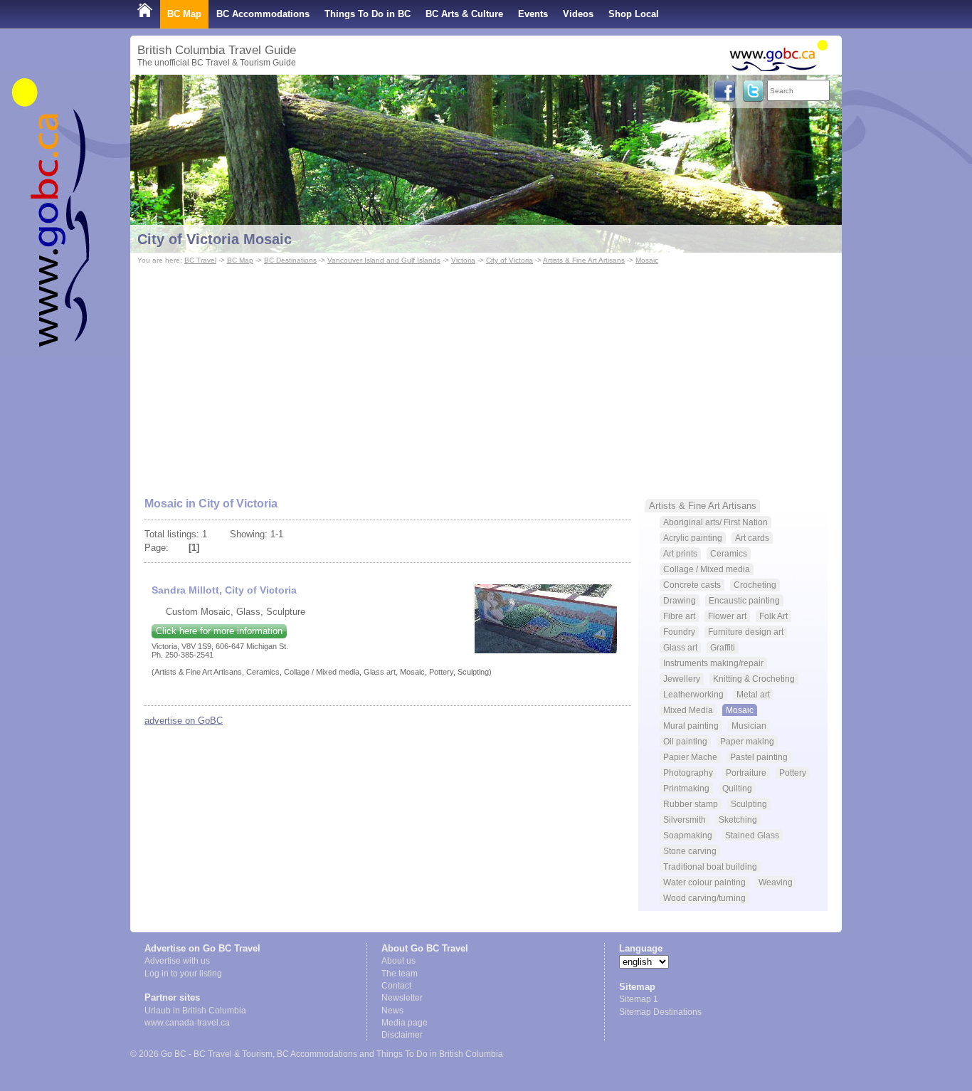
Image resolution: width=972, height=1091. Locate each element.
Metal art (753, 694)
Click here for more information (219, 631)
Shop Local (633, 14)
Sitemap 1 (638, 999)
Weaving (776, 882)
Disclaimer (402, 1035)
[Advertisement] (486, 374)
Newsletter (402, 998)
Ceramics (728, 553)
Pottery (792, 772)
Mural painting (691, 725)
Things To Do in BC (367, 14)
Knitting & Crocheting (754, 678)
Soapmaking (687, 835)
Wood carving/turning (704, 897)
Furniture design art (745, 631)
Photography (688, 772)
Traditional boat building (710, 866)
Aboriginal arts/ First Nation (715, 522)
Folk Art (773, 616)
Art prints (680, 553)
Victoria (463, 260)
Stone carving (690, 850)
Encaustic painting (744, 600)
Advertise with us (177, 960)
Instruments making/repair (713, 663)
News (392, 1010)
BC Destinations (290, 260)
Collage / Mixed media (706, 569)
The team (399, 973)
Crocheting (755, 584)
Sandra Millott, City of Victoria (224, 590)
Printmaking (686, 788)
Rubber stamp (690, 803)
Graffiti (722, 647)
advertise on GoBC (183, 720)
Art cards (752, 537)
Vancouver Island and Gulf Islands (383, 260)
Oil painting (685, 741)
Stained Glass (752, 835)
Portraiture (746, 772)
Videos (578, 14)
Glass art (680, 647)
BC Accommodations (263, 14)
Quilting (737, 788)
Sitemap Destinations (660, 1012)
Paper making (747, 741)
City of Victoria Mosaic (214, 239)
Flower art (727, 616)
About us (398, 960)
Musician (748, 725)
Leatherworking (693, 694)
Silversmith (684, 819)
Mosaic (646, 260)
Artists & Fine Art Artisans (584, 260)
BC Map (184, 14)
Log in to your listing (183, 973)
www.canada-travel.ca (187, 1022)
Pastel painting (759, 756)
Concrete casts (692, 584)
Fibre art (679, 616)
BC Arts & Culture (464, 14)
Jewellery (681, 678)
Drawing (679, 600)
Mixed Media (688, 710)
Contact (396, 985)
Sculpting (749, 803)
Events (533, 14)
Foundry (679, 631)
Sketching (738, 819)
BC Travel (200, 260)
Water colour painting (704, 882)
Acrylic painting (692, 537)
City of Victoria (509, 260)
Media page (404, 1022)
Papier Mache (690, 756)
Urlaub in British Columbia (195, 1010)
